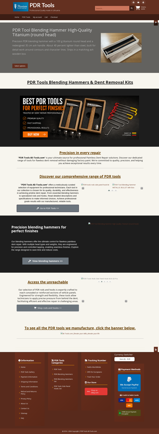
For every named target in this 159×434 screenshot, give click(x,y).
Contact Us (25, 408)
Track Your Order (93, 377)
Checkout (54, 17)
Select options (20, 66)
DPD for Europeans (94, 372)
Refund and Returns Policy (29, 392)
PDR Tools (42, 5)
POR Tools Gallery (27, 372)
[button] (109, 190)
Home (17, 17)
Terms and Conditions (29, 386)
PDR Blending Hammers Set (63, 380)
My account (37, 17)
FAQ (22, 418)
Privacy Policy (26, 399)
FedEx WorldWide (94, 367)
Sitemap (24, 413)
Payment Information (29, 377)
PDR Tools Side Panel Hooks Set (62, 387)
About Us (24, 403)
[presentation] (83, 188)
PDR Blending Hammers (63, 374)
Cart (46, 17)
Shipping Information (29, 382)
